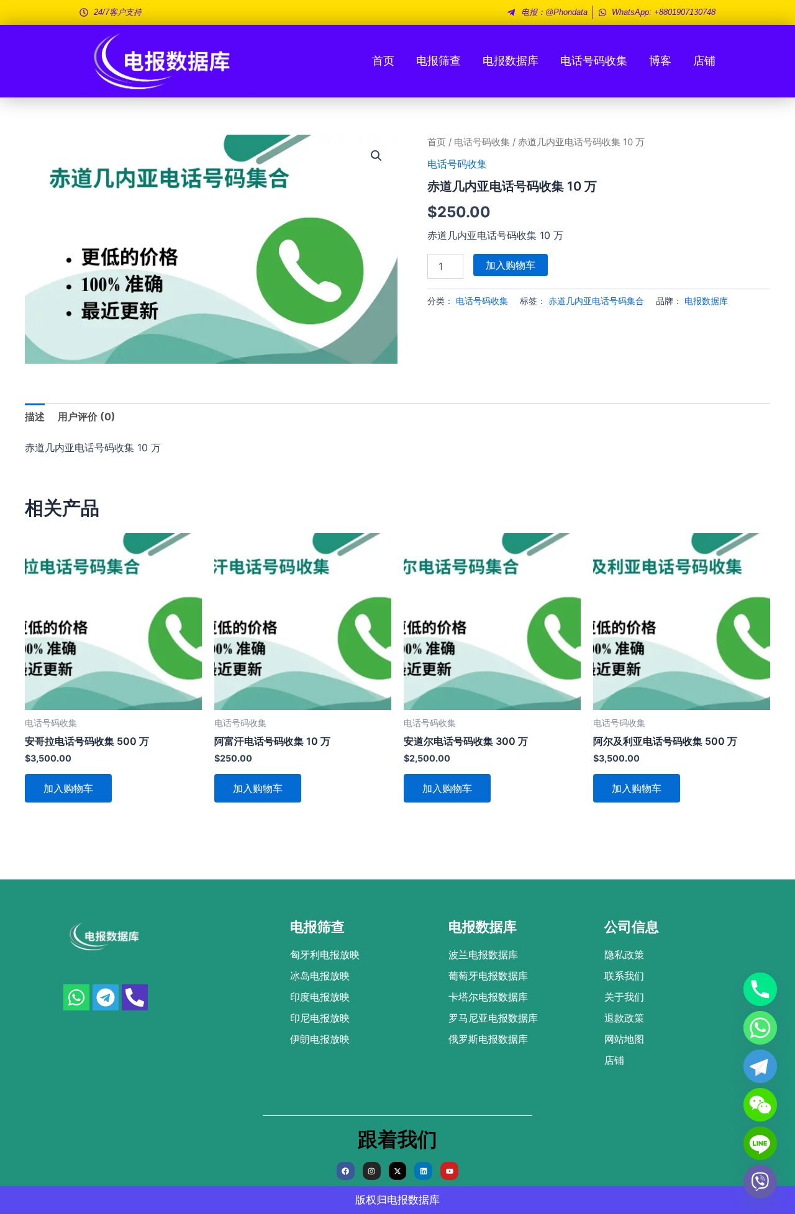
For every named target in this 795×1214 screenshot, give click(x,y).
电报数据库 (510, 60)
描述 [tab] (35, 416)
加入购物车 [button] (68, 788)
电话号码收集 (593, 60)
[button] (376, 156)
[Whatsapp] (760, 1028)
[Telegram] (760, 1066)
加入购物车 (510, 265)
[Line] (760, 1143)
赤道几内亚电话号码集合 (596, 300)
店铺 (704, 60)
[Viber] (760, 1181)
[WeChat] (760, 1105)
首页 (383, 60)
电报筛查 (438, 60)
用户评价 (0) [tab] (87, 416)
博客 (660, 60)
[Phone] (760, 989)
